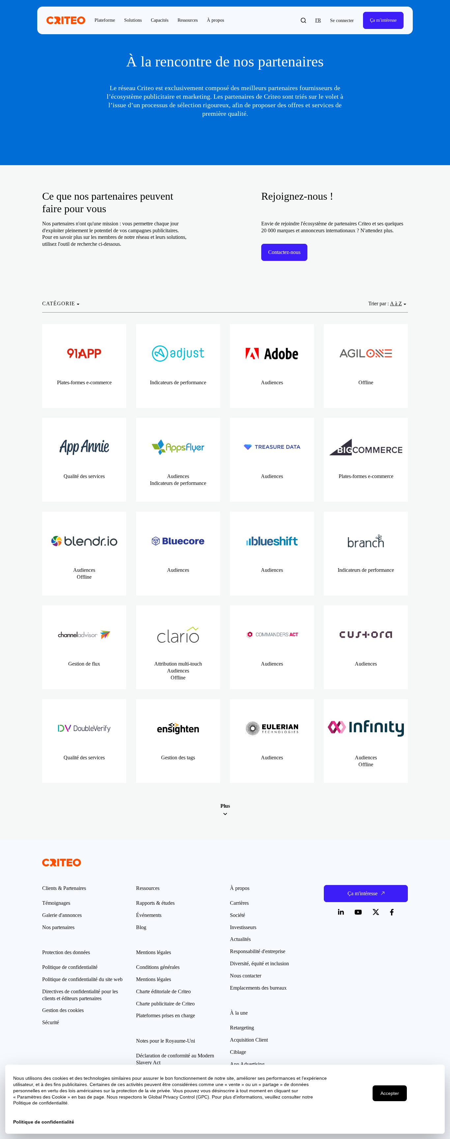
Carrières (239, 903)
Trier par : (378, 303)
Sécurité (50, 1022)
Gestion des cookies (63, 1010)
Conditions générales (158, 967)
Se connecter (342, 20)
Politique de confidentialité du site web (82, 979)
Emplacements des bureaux (258, 988)
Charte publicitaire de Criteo (165, 1003)
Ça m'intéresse (383, 20)
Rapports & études (155, 903)
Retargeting (242, 1027)
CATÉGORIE (58, 303)
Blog (141, 927)
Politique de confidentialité (70, 967)
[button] (303, 20)
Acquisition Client (249, 1040)
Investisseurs (243, 927)
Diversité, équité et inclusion (259, 963)
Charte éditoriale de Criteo (163, 991)
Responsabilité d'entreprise (257, 951)
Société (237, 915)
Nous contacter (245, 975)
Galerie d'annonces (62, 915)
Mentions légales (153, 979)
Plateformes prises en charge (165, 1015)
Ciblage (238, 1052)
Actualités (240, 939)
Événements (148, 915)
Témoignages (56, 903)
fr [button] (318, 20)
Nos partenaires (58, 927)
